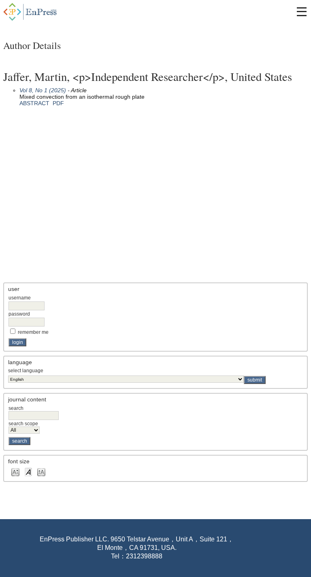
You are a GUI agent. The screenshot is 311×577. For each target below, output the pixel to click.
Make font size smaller (15, 471)
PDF (58, 103)
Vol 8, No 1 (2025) (42, 90)
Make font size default (28, 471)
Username (20, 298)
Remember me (33, 332)
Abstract (34, 103)
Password (19, 314)
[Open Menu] (301, 11)
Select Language (25, 370)
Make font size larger (41, 471)
